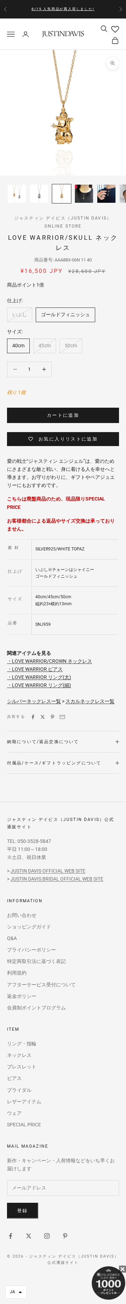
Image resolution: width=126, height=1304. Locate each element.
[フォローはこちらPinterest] (65, 1235)
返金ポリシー (21, 996)
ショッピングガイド (29, 926)
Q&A (12, 938)
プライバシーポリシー (31, 950)
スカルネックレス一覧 (89, 701)
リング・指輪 (21, 1043)
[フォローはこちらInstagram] (46, 1235)
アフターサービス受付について (41, 984)
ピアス (14, 1078)
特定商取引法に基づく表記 (36, 961)
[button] (16, 1292)
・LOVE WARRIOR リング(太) (39, 677)
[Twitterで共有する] (43, 717)
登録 (22, 1210)
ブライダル (19, 1090)
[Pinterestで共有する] (52, 717)
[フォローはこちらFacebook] (10, 1235)
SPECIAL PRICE (24, 1124)
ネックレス (19, 1055)
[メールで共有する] (62, 717)
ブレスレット (21, 1066)
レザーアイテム (24, 1101)
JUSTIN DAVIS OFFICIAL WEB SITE (47, 871)
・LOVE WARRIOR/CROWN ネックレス (49, 661)
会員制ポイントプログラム (36, 1007)
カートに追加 (63, 415)
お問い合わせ (21, 915)
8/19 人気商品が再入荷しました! (62, 9)
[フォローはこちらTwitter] (28, 1235)
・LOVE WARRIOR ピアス (35, 669)
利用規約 (17, 973)
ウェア (14, 1113)
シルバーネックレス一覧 (34, 701)
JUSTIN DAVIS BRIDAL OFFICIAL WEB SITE (56, 879)
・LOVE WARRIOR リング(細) (39, 685)
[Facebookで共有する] (33, 717)
